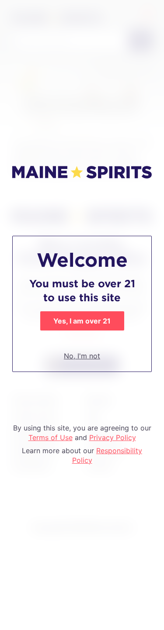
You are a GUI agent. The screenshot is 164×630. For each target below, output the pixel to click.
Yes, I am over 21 (82, 321)
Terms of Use (50, 437)
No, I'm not (82, 355)
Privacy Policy (112, 437)
